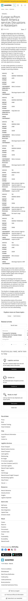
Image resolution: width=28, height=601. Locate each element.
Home (2, 9)
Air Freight (4, 458)
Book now (14, 407)
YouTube (9, 549)
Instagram (15, 549)
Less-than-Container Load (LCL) (9, 463)
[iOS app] (6, 554)
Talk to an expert (15, 591)
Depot (2, 470)
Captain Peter (4, 512)
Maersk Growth (5, 541)
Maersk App (4, 507)
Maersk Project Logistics (7, 468)
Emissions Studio (5, 514)
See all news (14, 325)
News (6, 9)
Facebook (6, 550)
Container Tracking (6, 424)
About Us (3, 524)
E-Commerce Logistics (7, 461)
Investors (3, 527)
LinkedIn (2, 549)
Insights (3, 495)
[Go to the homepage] (7, 561)
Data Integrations (5, 510)
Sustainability (4, 536)
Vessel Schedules (5, 427)
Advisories (11, 9)
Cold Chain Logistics (6, 465)
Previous (2, 344)
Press (2, 534)
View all (3, 483)
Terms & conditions (6, 569)
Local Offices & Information (8, 434)
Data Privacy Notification (7, 574)
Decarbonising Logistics (7, 477)
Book (2, 422)
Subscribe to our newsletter (15, 598)
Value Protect (4, 480)
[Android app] (17, 554)
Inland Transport (5, 451)
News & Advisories (6, 490)
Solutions (14, 369)
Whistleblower (5, 571)
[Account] (21, 5)
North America (17, 316)
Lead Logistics (5, 454)
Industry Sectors (5, 493)
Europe (9, 316)
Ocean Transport (5, 446)
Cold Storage (4, 473)
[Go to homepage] (6, 5)
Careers (3, 522)
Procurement (4, 529)
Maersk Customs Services (7, 449)
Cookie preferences (6, 579)
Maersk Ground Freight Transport (10, 475)
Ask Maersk (14, 5)
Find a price (14, 403)
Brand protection (5, 582)
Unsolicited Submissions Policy (9, 585)
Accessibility (4, 539)
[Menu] (25, 5)
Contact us (14, 386)
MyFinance (4, 505)
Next (25, 344)
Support (18, 5)
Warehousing (4, 456)
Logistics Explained (6, 497)
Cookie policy (4, 577)
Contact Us (4, 439)
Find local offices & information (15, 594)
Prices (2, 420)
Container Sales (5, 531)
